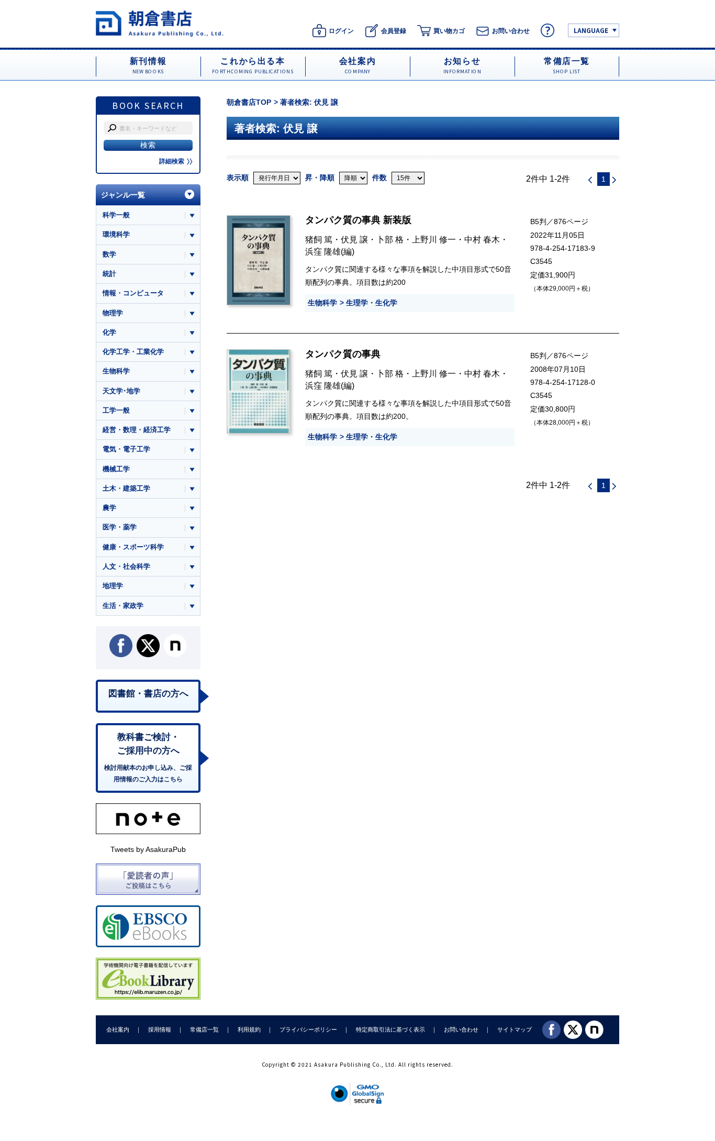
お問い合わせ (461, 1029)
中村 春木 (482, 239)
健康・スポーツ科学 (133, 547)
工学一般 (116, 410)
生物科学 (322, 302)
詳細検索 (171, 161)
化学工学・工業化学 (133, 352)
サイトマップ (514, 1029)
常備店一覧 (204, 1029)
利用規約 (249, 1029)
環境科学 (116, 234)
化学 (109, 332)
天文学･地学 (121, 391)
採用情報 (159, 1029)
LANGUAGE (591, 30)
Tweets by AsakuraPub (148, 849)
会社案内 (117, 1029)
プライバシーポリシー (308, 1029)
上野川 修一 (434, 239)
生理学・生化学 (371, 302)
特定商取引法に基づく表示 (390, 1029)
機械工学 (116, 469)
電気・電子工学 (126, 449)
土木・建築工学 (126, 488)
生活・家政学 (123, 606)
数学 (109, 254)
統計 (109, 274)
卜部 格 (390, 239)
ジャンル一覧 (123, 195)
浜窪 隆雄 (323, 251)
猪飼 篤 (318, 239)
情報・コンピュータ (133, 293)
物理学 (113, 313)
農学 (109, 508)
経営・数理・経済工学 (137, 430)
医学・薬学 (120, 527)
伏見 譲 (354, 239)
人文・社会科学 (126, 566)
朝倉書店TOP (249, 102)
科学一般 (116, 215)
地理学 (113, 586)
